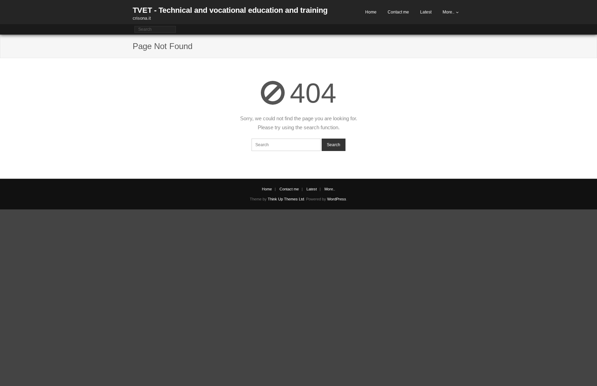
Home (371, 12)
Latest (426, 12)
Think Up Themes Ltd (286, 199)
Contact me (398, 12)
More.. (448, 12)
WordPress (336, 199)
